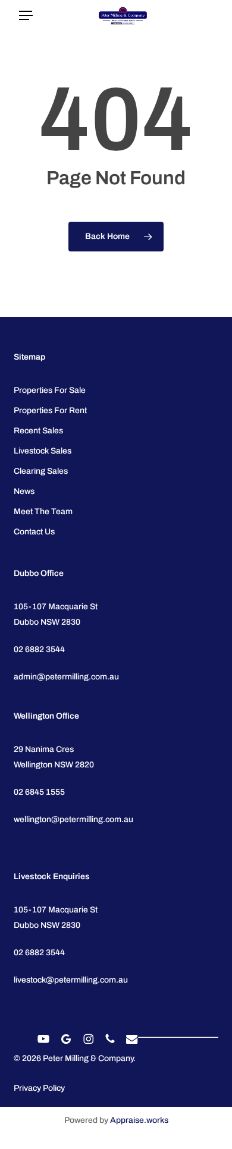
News (24, 491)
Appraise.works (139, 1120)
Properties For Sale (50, 390)
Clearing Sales (41, 471)
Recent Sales (38, 430)
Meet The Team (43, 511)
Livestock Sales (42, 450)
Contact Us (34, 531)
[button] (25, 16)
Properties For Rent (50, 410)
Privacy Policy (39, 1088)
